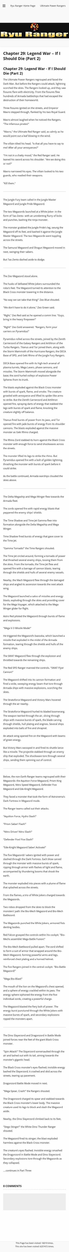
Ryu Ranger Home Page (22, 5)
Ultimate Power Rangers (53, 5)
